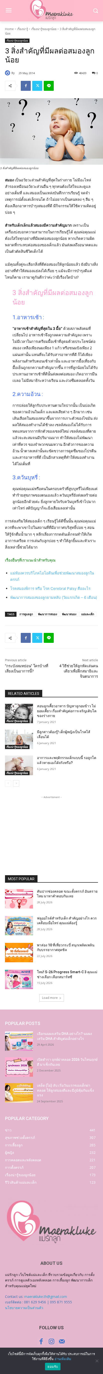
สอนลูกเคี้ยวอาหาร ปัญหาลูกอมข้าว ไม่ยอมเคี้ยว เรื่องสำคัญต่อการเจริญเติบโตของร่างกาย (66, 711)
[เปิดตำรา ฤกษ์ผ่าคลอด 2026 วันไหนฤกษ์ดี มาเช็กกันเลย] (19, 1067)
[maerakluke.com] (51, 1222)
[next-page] (16, 783)
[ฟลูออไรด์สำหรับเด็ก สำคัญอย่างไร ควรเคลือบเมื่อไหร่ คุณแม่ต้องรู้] (19, 925)
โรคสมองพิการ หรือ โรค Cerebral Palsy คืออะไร (50, 588)
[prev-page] (8, 783)
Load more (50, 998)
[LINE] (49, 86)
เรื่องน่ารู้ (22, 29)
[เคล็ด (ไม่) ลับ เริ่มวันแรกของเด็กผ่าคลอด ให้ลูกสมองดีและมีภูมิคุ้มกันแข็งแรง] (19, 1093)
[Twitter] (37, 86)
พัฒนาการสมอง (47, 614)
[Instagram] (51, 1341)
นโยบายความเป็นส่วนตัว (24, 1307)
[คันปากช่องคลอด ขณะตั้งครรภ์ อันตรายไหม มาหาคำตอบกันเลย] (19, 899)
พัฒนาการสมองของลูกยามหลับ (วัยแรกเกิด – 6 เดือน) (53, 597)
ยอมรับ (53, 1367)
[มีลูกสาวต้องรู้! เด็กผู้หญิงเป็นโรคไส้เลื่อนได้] (19, 739)
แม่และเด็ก (87, 614)
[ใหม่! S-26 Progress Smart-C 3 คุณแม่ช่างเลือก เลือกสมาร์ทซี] (19, 979)
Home (9, 29)
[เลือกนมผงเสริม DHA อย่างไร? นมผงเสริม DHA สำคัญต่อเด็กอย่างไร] (19, 1041)
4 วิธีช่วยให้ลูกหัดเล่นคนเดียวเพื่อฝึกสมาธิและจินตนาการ (78, 671)
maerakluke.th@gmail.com (45, 1296)
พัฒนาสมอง (69, 614)
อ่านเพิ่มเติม (62, 1359)
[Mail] (62, 1341)
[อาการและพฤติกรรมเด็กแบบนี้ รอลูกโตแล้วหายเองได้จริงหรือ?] (19, 765)
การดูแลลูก (26, 614)
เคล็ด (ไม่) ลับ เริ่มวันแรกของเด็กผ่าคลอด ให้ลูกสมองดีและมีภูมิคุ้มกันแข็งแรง (65, 1090)
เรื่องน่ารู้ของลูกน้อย (43, 29)
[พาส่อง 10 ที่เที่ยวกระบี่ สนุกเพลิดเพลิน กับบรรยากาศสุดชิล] (19, 952)
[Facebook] (26, 86)
